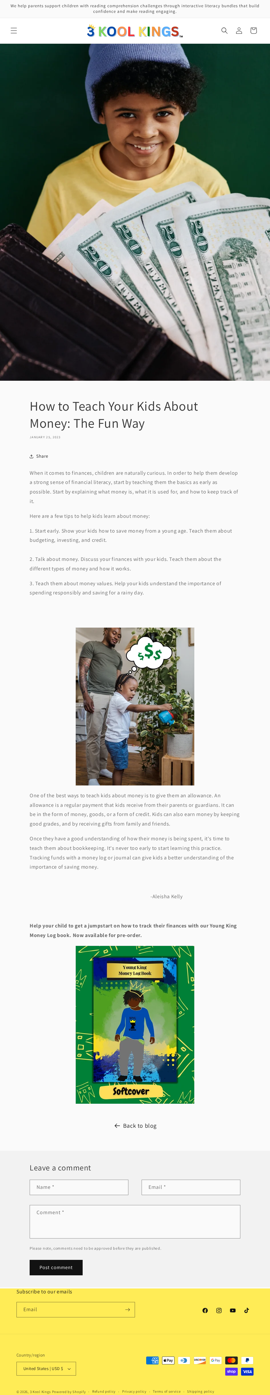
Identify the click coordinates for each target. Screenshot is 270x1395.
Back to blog (140, 1125)
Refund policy (104, 1391)
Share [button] (42, 456)
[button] (14, 30)
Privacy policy (134, 1391)
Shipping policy (200, 1391)
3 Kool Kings (40, 1391)
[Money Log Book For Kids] (135, 1025)
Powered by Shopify (69, 1391)
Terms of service (166, 1391)
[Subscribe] (127, 1309)
